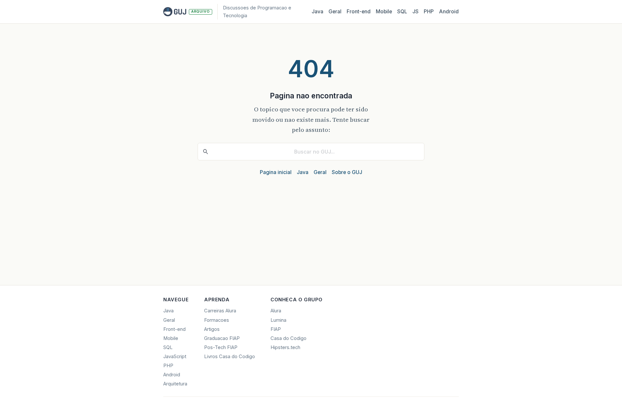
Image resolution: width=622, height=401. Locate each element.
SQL (402, 11)
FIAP (276, 329)
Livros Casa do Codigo (229, 356)
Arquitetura (175, 384)
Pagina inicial (276, 172)
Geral (334, 11)
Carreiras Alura (220, 311)
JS (415, 11)
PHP (429, 11)
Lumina (278, 320)
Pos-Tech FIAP (220, 347)
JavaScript (174, 356)
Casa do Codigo (288, 338)
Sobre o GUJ (347, 172)
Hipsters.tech (285, 347)
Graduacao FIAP (222, 338)
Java (317, 11)
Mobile (384, 11)
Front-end (174, 329)
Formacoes (216, 320)
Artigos (212, 329)
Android (449, 11)
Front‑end (359, 11)
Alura (276, 311)
